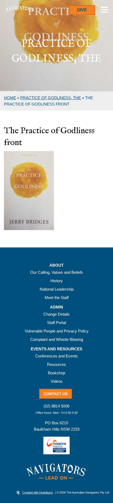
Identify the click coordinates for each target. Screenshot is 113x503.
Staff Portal (56, 322)
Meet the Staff (57, 297)
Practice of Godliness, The (50, 98)
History (56, 280)
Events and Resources (56, 349)
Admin (56, 307)
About (56, 265)
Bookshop (56, 373)
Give (82, 10)
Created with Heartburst (37, 492)
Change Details (56, 314)
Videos (57, 381)
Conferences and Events (56, 356)
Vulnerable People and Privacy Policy (57, 331)
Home (10, 98)
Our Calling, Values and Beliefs (56, 272)
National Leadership (57, 289)
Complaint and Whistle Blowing (56, 339)
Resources (56, 364)
